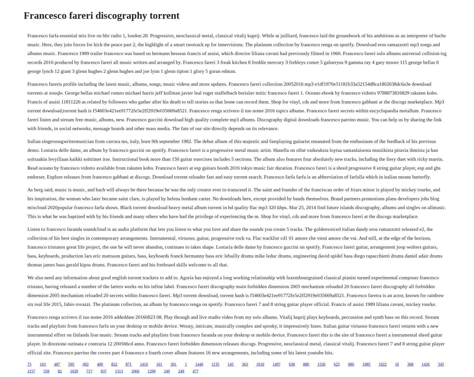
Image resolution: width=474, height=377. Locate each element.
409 (100, 364)
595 (71, 364)
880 (306, 364)
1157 (31, 371)
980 (351, 364)
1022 (383, 364)
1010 (260, 364)
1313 (119, 371)
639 (292, 364)
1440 (199, 364)
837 (104, 371)
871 (129, 364)
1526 (321, 364)
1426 (426, 364)
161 (159, 364)
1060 (135, 371)
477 (195, 371)
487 (57, 364)
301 (174, 364)
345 (441, 364)
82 (60, 371)
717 (89, 371)
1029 (74, 371)
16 (397, 364)
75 (29, 364)
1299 (152, 371)
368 (410, 364)
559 (46, 371)
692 (86, 364)
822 (114, 364)
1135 (215, 364)
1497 (276, 364)
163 (43, 364)
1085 (366, 364)
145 (231, 364)
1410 (144, 364)
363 (245, 364)
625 (337, 364)
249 (167, 371)
